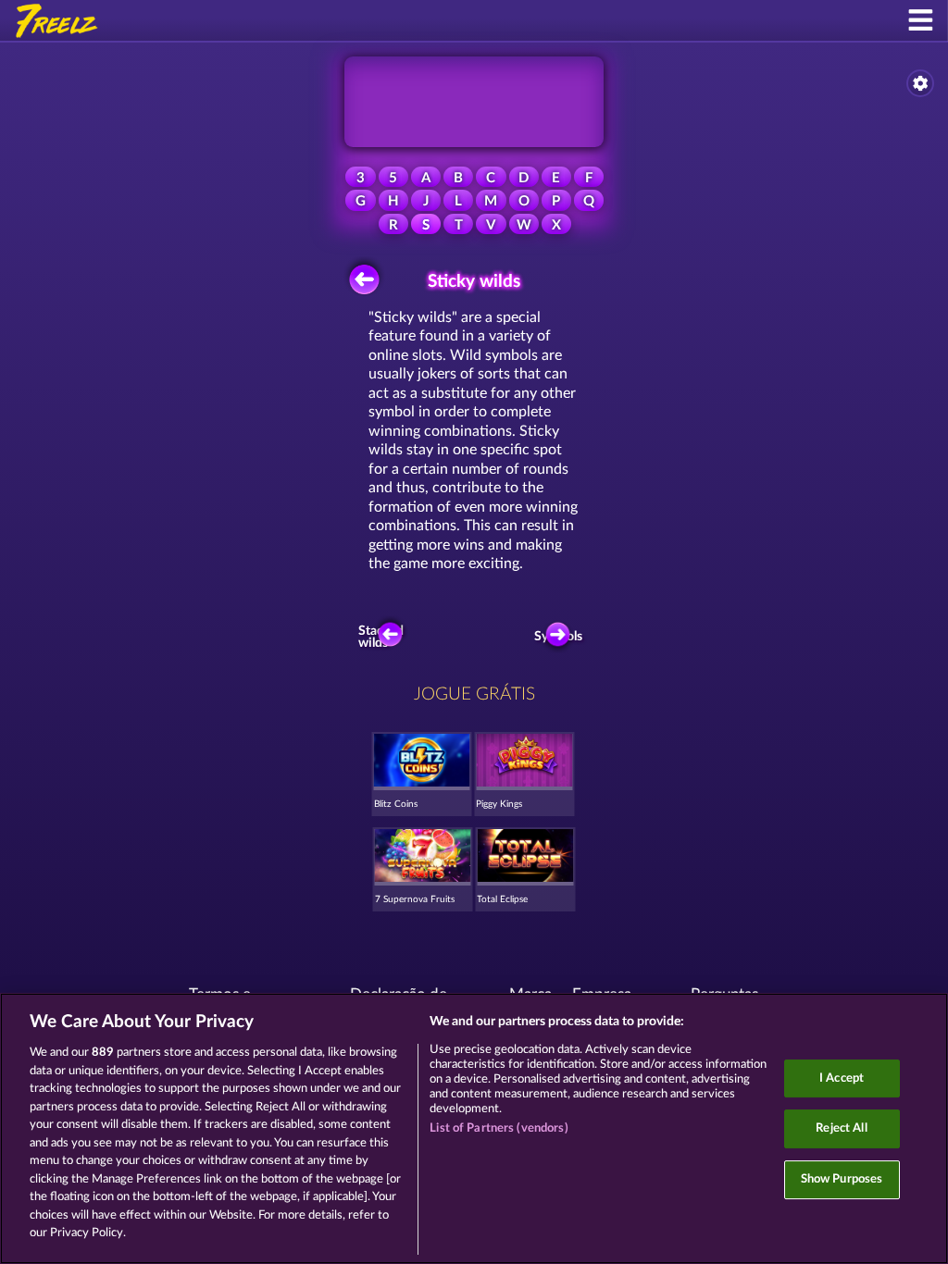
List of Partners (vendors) (499, 1128)
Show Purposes (842, 1179)
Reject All (841, 1128)
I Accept (841, 1078)
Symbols (562, 636)
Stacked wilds (383, 638)
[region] (474, 1128)
